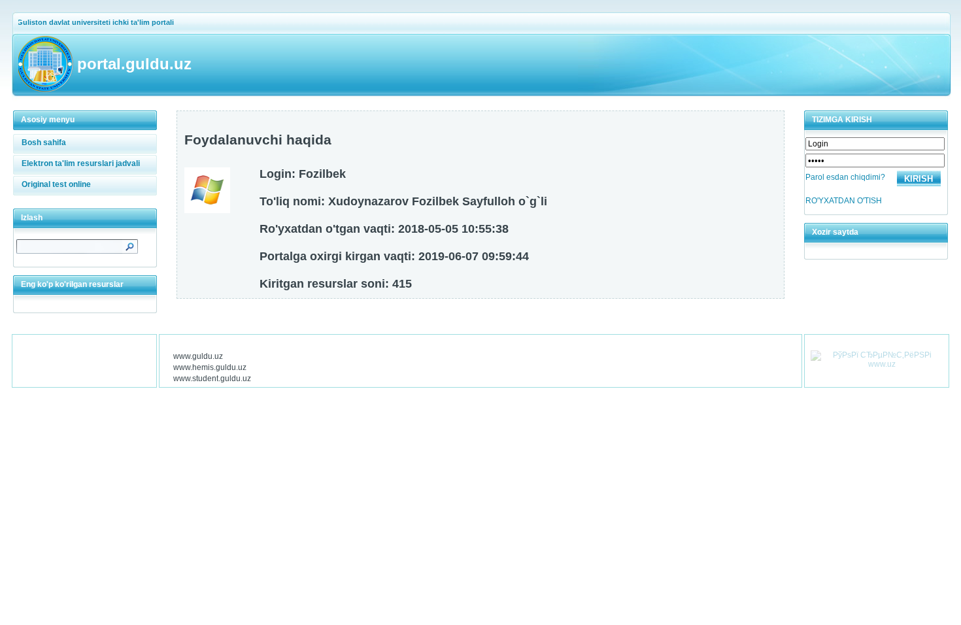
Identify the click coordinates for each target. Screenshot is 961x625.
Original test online (56, 184)
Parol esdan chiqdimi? (845, 177)
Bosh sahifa (44, 142)
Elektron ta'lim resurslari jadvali (81, 163)
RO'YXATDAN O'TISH (843, 200)
